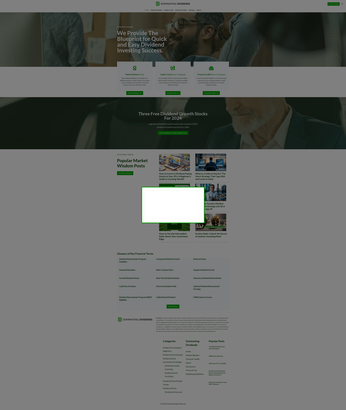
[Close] (202, 185)
